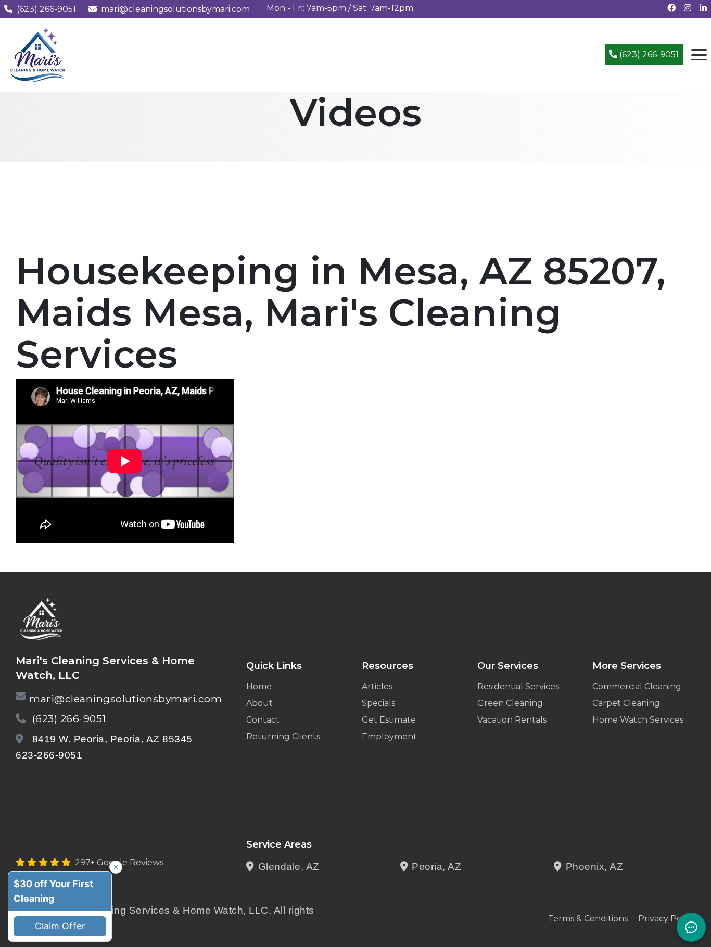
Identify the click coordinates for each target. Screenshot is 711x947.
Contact (263, 720)
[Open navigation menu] (699, 54)
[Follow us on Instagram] (687, 8)
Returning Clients (283, 736)
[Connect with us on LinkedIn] (703, 8)
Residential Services (518, 686)
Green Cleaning (510, 703)
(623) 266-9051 (46, 9)
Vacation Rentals (512, 720)
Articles (377, 686)
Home (259, 686)
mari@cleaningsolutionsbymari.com (175, 9)
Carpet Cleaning (626, 703)
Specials (378, 703)
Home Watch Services (637, 720)
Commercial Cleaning (636, 686)
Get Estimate (389, 720)
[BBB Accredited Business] (55, 782)
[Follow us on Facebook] (671, 8)
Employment (389, 736)
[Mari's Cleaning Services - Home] (38, 54)
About (259, 703)
